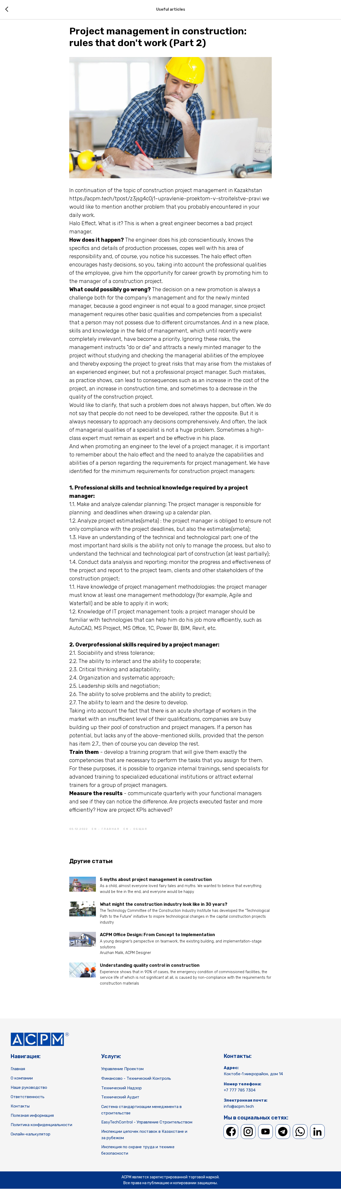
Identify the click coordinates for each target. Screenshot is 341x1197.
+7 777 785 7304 (239, 1090)
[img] (231, 1131)
